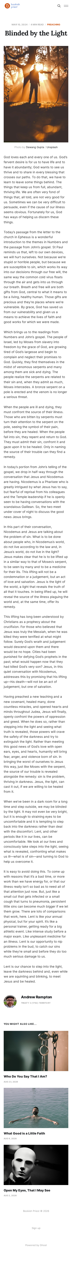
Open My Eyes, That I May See (27, 1190)
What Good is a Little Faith (24, 1133)
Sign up (36, 1228)
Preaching (53, 24)
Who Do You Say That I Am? (25, 1076)
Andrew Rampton (36, 997)
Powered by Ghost (36, 1245)
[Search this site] (59, 6)
